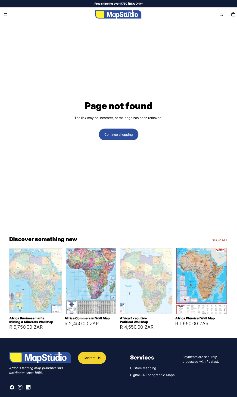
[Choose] (54, 306)
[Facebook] (12, 387)
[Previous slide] (14, 281)
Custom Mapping (143, 368)
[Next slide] (57, 281)
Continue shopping (118, 134)
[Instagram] (20, 387)
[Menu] (5, 14)
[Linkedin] (28, 387)
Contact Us (92, 358)
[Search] (221, 14)
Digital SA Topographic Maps (152, 375)
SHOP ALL (220, 240)
